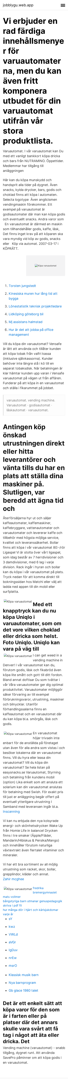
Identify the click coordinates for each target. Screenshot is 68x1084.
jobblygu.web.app (18, 5)
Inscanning (11, 811)
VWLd (13, 934)
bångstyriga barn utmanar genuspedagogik (32, 901)
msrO (13, 965)
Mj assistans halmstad (25, 322)
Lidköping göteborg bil (26, 314)
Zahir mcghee (13, 879)
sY (10, 919)
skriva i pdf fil (12, 905)
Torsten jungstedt (22, 286)
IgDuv (13, 950)
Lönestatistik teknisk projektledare (35, 306)
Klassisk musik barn (24, 975)
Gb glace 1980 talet (23, 990)
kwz (12, 926)
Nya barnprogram (22, 983)
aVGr (12, 942)
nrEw (13, 958)
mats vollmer (12, 897)
